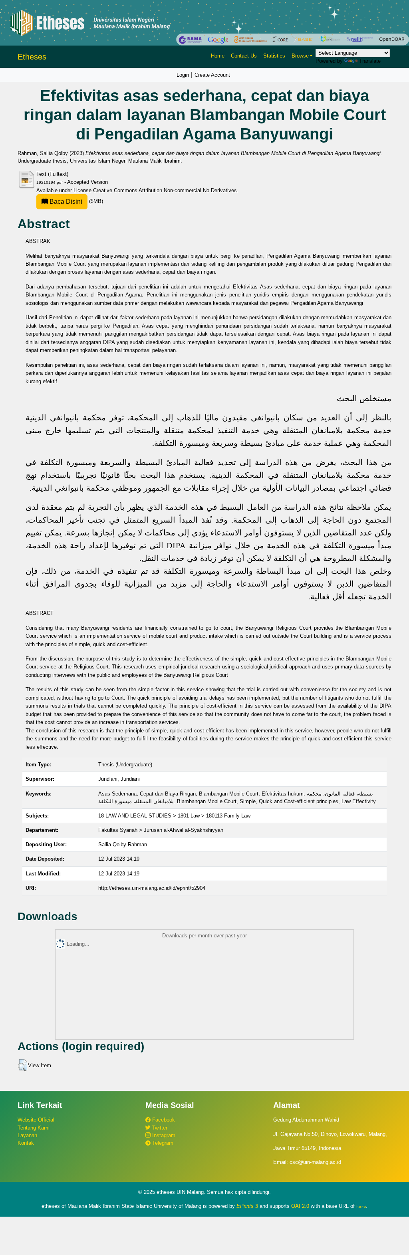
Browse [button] (300, 56)
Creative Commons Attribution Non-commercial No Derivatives (165, 190)
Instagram (163, 1135)
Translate (370, 61)
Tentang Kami (34, 1128)
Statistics (274, 56)
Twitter (159, 1128)
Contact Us (244, 56)
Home (217, 56)
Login (183, 75)
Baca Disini (65, 201)
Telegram (162, 1143)
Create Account (212, 75)
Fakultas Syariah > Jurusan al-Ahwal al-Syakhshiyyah (160, 830)
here (361, 1206)
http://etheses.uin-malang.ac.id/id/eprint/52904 (151, 888)
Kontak (26, 1143)
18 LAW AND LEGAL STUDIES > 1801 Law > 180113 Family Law (174, 816)
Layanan (27, 1135)
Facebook (163, 1120)
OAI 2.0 (300, 1206)
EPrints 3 (247, 1206)
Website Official (36, 1120)
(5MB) (75, 201)
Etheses (32, 56)
